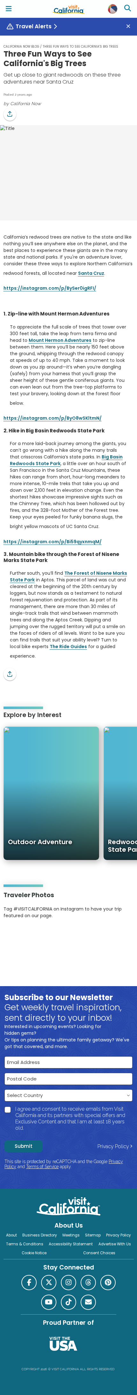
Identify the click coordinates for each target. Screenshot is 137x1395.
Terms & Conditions (24, 1244)
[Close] (130, 27)
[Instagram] (12, 935)
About (11, 1235)
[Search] (128, 9)
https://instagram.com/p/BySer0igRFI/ (50, 288)
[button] (10, 114)
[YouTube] (29, 935)
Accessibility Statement (71, 1244)
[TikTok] (68, 1302)
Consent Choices (99, 1253)
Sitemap (93, 1235)
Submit (23, 1146)
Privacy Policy (113, 1146)
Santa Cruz (91, 273)
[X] (48, 1282)
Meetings (71, 1235)
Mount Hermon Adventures (60, 340)
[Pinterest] (21, 935)
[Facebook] (29, 1282)
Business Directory (39, 1235)
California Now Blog (21, 46)
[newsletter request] (88, 1302)
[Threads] (88, 1282)
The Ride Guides (68, 646)
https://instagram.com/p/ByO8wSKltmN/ (53, 418)
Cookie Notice (34, 1253)
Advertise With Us (114, 1244)
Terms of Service (42, 1166)
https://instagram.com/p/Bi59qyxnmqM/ (53, 541)
